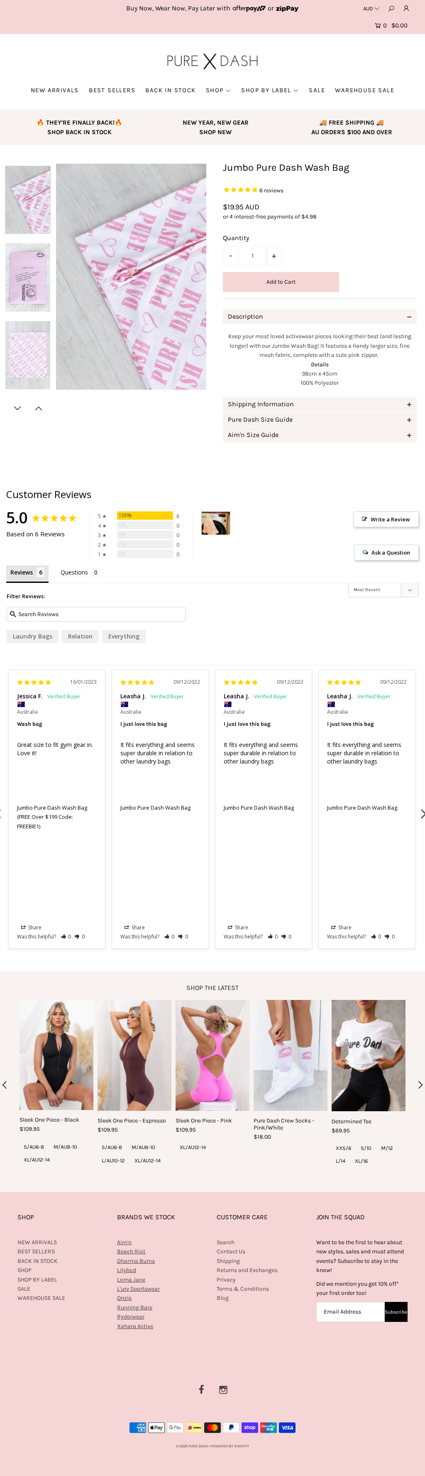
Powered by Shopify (230, 1446)
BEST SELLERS (112, 90)
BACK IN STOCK (170, 90)
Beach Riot (131, 1251)
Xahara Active (135, 1326)
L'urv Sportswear (138, 1288)
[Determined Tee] (368, 1056)
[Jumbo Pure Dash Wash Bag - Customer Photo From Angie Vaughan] (216, 523)
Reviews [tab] (21, 572)
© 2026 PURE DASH (192, 1446)
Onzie (124, 1298)
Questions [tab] (74, 572)
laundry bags (32, 636)
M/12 (387, 1148)
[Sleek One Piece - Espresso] (134, 1055)
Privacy (226, 1279)
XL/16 (361, 1161)
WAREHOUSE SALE (364, 90)
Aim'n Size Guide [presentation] (253, 435)
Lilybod (126, 1270)
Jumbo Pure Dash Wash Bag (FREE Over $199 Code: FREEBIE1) (52, 817)
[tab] (320, 316)
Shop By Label (266, 90)
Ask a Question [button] (390, 552)
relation (80, 636)
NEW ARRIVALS (55, 90)
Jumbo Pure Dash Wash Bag (155, 807)
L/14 (340, 1161)
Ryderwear (130, 1316)
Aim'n (124, 1242)
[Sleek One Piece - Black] (56, 1055)
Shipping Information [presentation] (261, 404)
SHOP (215, 90)
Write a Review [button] (390, 519)
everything (123, 636)
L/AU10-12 (113, 1160)
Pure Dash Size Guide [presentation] (260, 419)
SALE (317, 90)
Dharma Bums (136, 1261)
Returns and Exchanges (247, 1270)
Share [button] (34, 927)
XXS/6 (343, 1148)
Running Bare (134, 1307)
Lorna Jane (131, 1279)
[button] (66, 936)
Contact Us (231, 1251)
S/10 (366, 1148)
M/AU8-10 (65, 1147)
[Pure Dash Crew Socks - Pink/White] (290, 1055)
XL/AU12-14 (37, 1160)
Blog (223, 1298)
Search (225, 1242)
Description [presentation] (245, 316)
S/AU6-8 (34, 1147)
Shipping (228, 1261)
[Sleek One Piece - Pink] (212, 1055)
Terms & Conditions (243, 1288)
